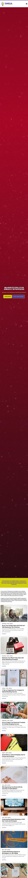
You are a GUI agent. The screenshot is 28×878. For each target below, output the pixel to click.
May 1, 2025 (4, 849)
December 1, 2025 (5, 623)
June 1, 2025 (4, 817)
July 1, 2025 (4, 785)
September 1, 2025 (5, 720)
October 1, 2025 (5, 688)
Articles (11, 623)
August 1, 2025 (5, 752)
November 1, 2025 (5, 655)
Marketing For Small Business (14, 288)
